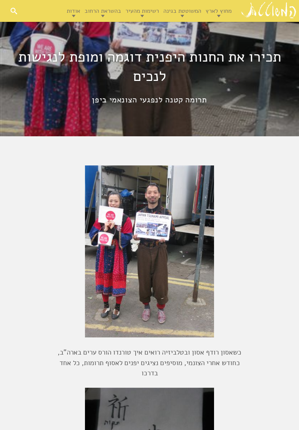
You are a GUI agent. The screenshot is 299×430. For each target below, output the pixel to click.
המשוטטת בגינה (182, 11)
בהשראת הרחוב (103, 11)
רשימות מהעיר (142, 11)
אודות (73, 11)
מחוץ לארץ (219, 11)
